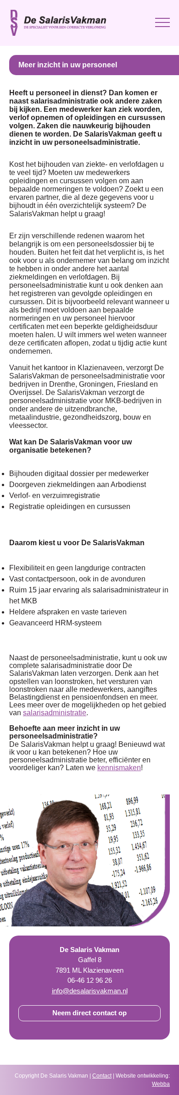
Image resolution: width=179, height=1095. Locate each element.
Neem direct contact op (89, 1013)
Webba (161, 1084)
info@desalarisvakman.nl (90, 991)
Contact (102, 1076)
